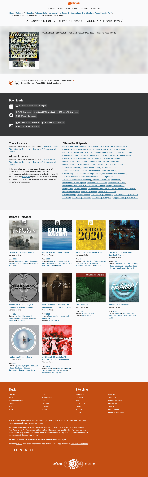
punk (83, 261)
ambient (56, 316)
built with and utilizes (79, 444)
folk (52, 372)
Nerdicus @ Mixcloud (71, 192)
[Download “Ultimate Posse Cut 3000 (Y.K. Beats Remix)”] (17, 83)
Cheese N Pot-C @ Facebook (74, 149)
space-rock (46, 370)
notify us (26, 177)
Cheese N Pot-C (121, 146)
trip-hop (27, 368)
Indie (43, 394)
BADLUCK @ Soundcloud (90, 152)
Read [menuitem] (68, 8)
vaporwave (61, 261)
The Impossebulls (108, 167)
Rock (11, 409)
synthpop (135, 264)
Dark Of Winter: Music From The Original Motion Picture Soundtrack (56, 306)
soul (123, 313)
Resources (112, 403)
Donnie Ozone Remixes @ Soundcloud (104, 161)
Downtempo (46, 397)
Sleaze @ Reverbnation (90, 167)
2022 (43, 83)
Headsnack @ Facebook (97, 183)
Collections (80, 403)
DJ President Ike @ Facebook (114, 173)
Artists (11, 397)
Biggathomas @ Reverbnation (125, 198)
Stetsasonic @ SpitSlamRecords (101, 189)
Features (79, 397)
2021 (48, 259)
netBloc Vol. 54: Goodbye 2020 (89, 252)
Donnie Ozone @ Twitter (72, 164)
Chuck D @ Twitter (108, 170)
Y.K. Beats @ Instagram (101, 198)
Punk (43, 400)
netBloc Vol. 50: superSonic (20, 357)
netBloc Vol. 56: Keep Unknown (22, 252)
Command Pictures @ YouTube (75, 155)
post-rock (127, 315)
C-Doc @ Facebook (110, 155)
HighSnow (108, 176)
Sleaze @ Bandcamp (114, 164)
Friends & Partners (115, 400)
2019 (14, 314)
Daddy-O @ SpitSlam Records (74, 189)
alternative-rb (27, 316)
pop (53, 265)
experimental (120, 268)
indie (26, 261)
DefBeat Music (95, 155)
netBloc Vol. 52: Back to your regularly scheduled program (21, 306)
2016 (81, 311)
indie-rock (34, 366)
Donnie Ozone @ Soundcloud (74, 161)
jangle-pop (119, 266)
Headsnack (115, 180)
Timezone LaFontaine (101, 180)
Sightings (112, 397)
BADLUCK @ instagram (116, 149)
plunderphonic (82, 263)
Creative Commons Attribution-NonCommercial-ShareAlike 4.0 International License (33, 149)
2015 (48, 366)
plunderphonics (94, 263)
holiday (91, 313)
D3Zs (101, 176)
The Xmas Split (82, 305)
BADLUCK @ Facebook (96, 149)
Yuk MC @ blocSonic (71, 176)
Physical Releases (16, 400)
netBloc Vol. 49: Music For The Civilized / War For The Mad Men (55, 358)
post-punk (21, 318)
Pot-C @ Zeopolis (113, 158)
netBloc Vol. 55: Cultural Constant (56, 252)
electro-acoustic (23, 263)
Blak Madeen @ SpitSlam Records (76, 195)
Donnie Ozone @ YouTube (94, 164)
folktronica (89, 265)
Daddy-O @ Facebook (115, 186)
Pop (10, 406)
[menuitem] (99, 8)
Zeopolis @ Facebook (96, 158)
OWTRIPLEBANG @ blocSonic (126, 195)
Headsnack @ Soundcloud (73, 186)
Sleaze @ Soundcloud (71, 167)
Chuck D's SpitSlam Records (74, 173)
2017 (48, 314)
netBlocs (45, 409)
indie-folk (12, 320)
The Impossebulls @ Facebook (75, 170)
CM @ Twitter (93, 146)
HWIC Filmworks (108, 152)
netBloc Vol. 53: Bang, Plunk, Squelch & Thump (121, 253)
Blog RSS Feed (114, 409)
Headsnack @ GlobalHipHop (74, 183)
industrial (12, 263)
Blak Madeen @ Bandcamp (102, 195)
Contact (79, 412)
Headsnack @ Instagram (95, 186)
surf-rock (130, 268)
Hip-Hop (12, 403)
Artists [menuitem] (60, 8)
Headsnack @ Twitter (116, 183)
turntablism (21, 320)
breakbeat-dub (52, 263)
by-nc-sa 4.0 (54, 320)
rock (10, 265)
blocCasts (80, 394)
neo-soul (127, 264)
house (58, 265)
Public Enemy (94, 170)
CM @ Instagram (106, 146)
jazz (133, 313)
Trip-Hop (45, 406)
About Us (79, 409)
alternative (79, 265)
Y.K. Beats (66, 198)
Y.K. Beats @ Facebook (81, 198)
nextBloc (111, 394)
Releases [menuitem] (51, 8)
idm (49, 368)
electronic (33, 261)
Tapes (78, 406)
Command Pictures (124, 152)
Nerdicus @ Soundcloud (125, 189)
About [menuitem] (74, 8)
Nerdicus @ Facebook (107, 192)
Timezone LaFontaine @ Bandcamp (76, 180)
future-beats (30, 370)
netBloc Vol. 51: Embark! (119, 305)
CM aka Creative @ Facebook (74, 146)
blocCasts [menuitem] (84, 8)
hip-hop (30, 83)
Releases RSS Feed (116, 412)
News (78, 400)
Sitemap (111, 406)
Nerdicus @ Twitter (89, 192)
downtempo (19, 261)
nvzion (19, 444)
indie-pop (33, 263)
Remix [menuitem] (93, 8)
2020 (81, 259)
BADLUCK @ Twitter (70, 152)
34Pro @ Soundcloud (89, 176)
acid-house (63, 263)
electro (16, 265)
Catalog (12, 394)
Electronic (45, 403)
